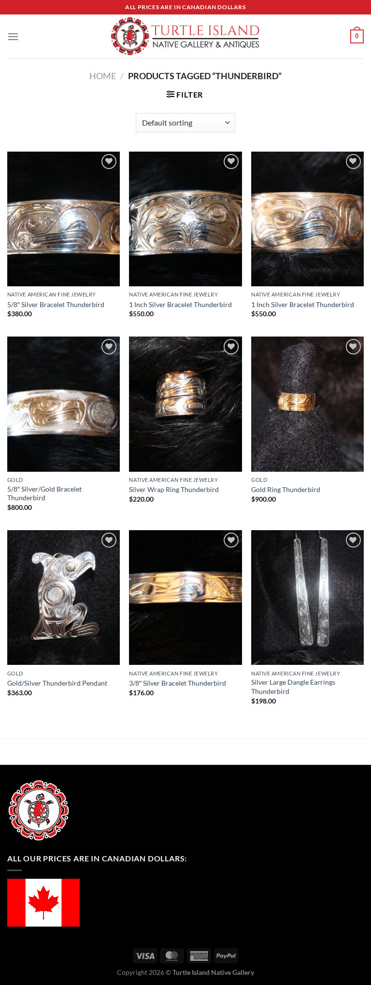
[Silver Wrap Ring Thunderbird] (185, 404)
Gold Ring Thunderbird (285, 489)
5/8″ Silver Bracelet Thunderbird (55, 304)
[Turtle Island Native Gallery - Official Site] (185, 36)
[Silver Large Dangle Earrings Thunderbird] (307, 597)
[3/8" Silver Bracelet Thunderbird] (185, 597)
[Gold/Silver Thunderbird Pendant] (63, 597)
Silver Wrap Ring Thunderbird (174, 489)
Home (102, 75)
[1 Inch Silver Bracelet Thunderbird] (185, 219)
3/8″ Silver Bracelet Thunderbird (177, 683)
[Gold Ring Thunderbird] (307, 404)
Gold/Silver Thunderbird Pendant (57, 683)
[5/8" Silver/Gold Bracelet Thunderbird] (63, 404)
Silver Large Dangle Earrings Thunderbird (293, 686)
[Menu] (13, 36)
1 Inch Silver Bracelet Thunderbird (180, 304)
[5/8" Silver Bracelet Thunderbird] (63, 219)
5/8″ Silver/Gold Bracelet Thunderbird (44, 493)
